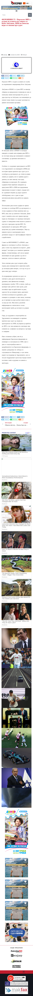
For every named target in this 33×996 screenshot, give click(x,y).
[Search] (30, 15)
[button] (16, 11)
